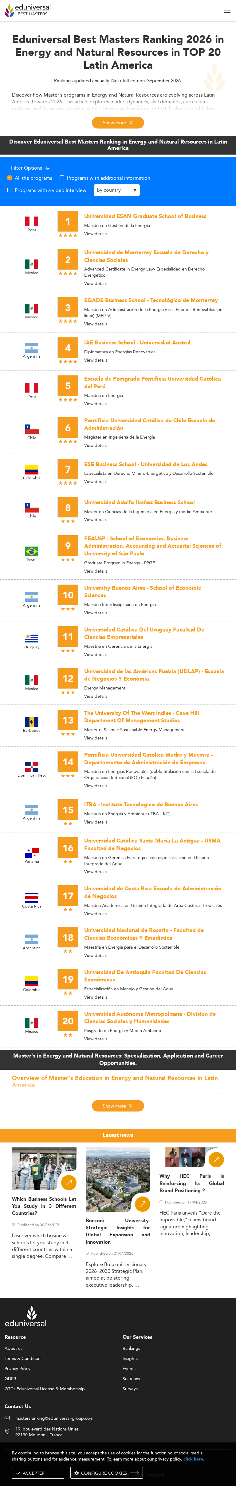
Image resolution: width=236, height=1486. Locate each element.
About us (13, 1349)
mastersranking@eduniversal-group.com (54, 1418)
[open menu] (227, 10)
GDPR (10, 1379)
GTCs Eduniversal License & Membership (45, 1389)
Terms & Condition (23, 1359)
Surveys (130, 1389)
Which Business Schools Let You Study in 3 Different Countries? (44, 1207)
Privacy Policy (17, 1369)
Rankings (131, 1349)
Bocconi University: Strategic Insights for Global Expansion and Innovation (118, 1231)
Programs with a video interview (50, 190)
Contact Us (18, 1407)
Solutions (131, 1379)
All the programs (33, 178)
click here (193, 1459)
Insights (130, 1359)
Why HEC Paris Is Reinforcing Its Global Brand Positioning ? (191, 1184)
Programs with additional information (108, 178)
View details (95, 233)
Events (129, 1369)
